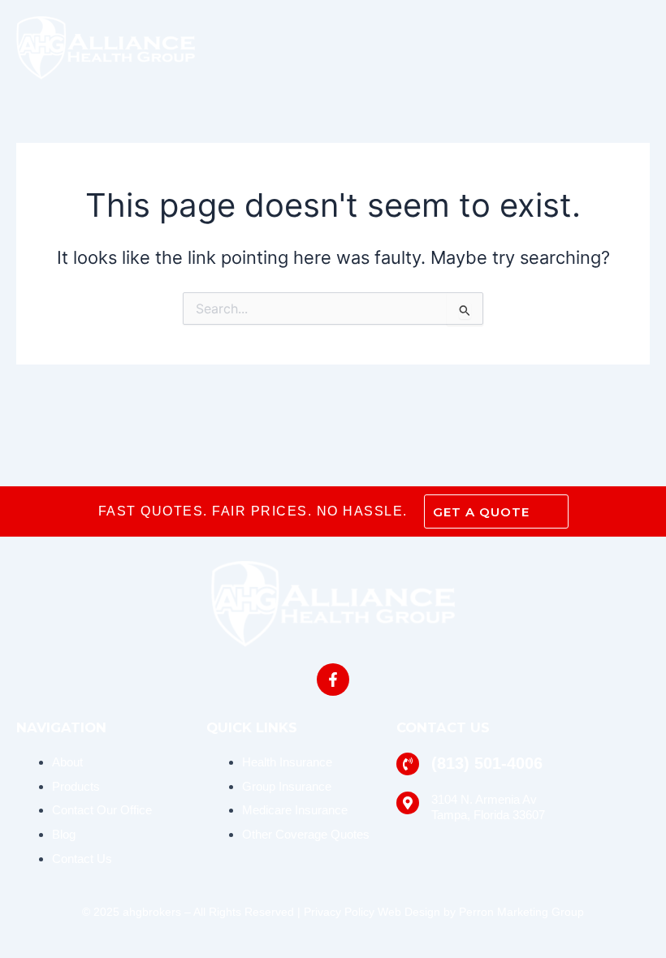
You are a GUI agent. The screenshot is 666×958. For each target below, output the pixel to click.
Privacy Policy (339, 911)
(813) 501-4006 (487, 763)
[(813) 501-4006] (407, 764)
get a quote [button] (481, 512)
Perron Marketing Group (521, 911)
